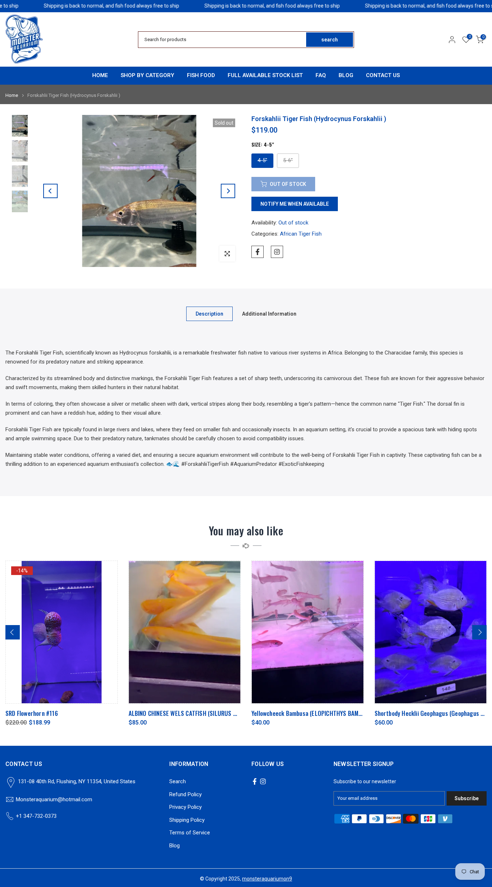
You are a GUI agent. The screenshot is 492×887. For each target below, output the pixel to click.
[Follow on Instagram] (277, 252)
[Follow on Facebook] (257, 252)
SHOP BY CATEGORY (147, 75)
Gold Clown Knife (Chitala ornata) (433, 713)
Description (209, 314)
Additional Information (269, 314)
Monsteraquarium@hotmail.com (54, 799)
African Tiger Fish (301, 234)
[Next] (228, 191)
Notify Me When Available (294, 204)
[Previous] (50, 191)
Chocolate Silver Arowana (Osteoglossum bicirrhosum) (336, 713)
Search (177, 781)
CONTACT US (383, 75)
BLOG (346, 75)
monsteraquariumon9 (267, 879)
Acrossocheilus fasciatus (177, 713)
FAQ (321, 75)
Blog (174, 845)
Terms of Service (189, 832)
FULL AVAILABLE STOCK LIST (265, 75)
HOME (100, 75)
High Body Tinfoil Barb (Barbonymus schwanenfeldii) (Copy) (96, 713)
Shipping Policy (187, 820)
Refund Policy (185, 794)
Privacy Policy (185, 807)
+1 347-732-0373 (36, 816)
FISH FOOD (201, 75)
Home (11, 95)
